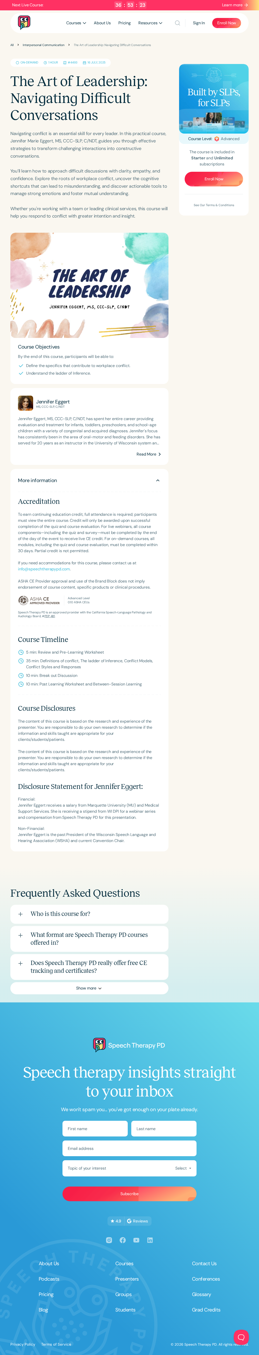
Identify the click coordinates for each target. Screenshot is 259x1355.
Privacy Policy (22, 1344)
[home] (24, 22)
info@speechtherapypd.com (44, 569)
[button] (76, 23)
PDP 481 (50, 616)
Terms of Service (56, 1344)
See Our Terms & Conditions (214, 205)
